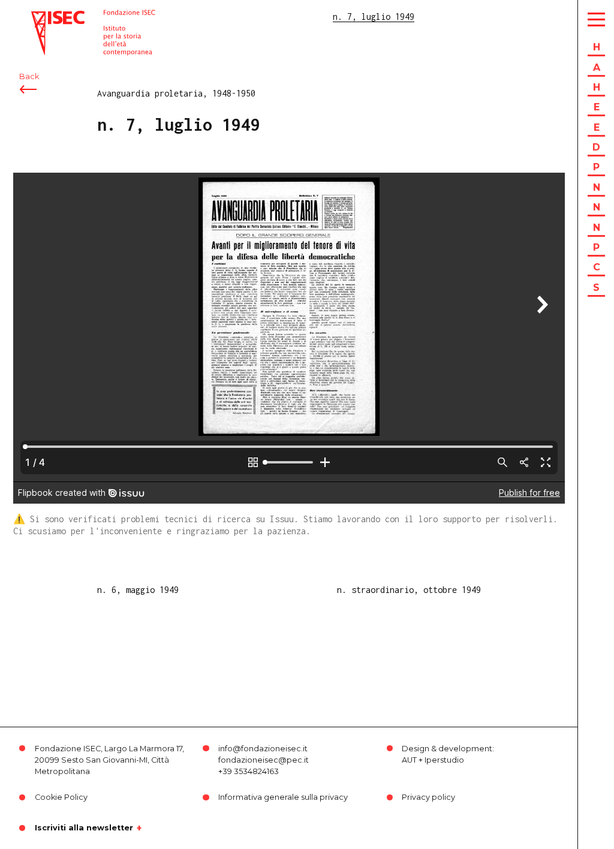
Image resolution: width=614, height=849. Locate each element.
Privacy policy (428, 797)
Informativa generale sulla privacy (283, 797)
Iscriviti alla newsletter (84, 828)
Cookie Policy (61, 797)
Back (29, 76)
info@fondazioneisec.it (263, 748)
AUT (409, 759)
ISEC (40, 16)
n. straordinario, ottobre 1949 (409, 590)
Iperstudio (444, 759)
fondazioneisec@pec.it (263, 759)
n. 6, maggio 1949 (138, 590)
